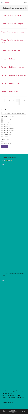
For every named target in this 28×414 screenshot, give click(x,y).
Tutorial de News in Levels (12, 67)
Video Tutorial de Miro (11, 15)
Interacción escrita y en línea (9, 124)
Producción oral (6, 136)
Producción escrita (7, 134)
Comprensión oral (7, 123)
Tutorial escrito (6, 141)
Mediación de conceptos (8, 130)
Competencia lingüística (8, 119)
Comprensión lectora (7, 121)
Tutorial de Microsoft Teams (13, 75)
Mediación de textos (7, 132)
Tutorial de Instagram (10, 83)
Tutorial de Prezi (8, 59)
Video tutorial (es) (7, 143)
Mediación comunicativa (8, 128)
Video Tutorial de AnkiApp (12, 32)
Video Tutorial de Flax (10, 50)
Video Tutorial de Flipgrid (12, 23)
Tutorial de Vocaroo (9, 91)
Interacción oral (6, 126)
